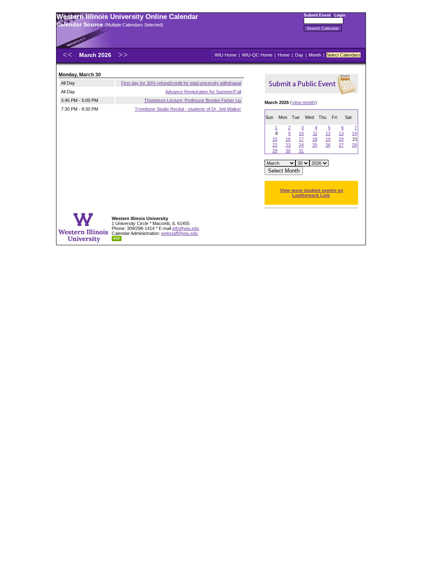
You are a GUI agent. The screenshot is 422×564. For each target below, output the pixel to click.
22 (274, 144)
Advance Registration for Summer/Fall (203, 91)
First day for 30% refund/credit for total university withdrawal (181, 83)
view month (303, 102)
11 (315, 133)
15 (274, 139)
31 (301, 150)
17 (301, 139)
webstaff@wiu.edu (179, 233)
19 (328, 139)
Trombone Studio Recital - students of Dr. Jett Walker (188, 109)
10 (301, 133)
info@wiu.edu (185, 228)
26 (328, 144)
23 (288, 144)
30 (288, 150)
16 (288, 139)
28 (354, 144)
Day (299, 54)
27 (341, 144)
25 (314, 144)
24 (301, 144)
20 (341, 139)
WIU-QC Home (257, 54)
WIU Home (226, 54)
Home (284, 54)
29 (274, 150)
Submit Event (317, 15)
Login (339, 15)
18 (314, 139)
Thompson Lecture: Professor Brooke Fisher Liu (192, 100)
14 (354, 133)
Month (315, 54)
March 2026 (96, 55)
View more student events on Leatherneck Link (311, 193)
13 (341, 133)
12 (328, 133)
